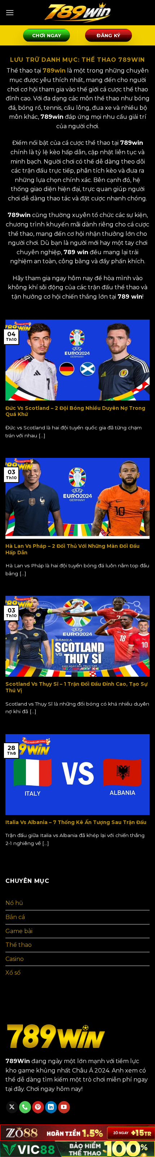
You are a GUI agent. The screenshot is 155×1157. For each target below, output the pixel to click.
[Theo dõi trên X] (12, 1107)
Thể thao (18, 944)
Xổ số (13, 972)
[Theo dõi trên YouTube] (64, 1107)
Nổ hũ (14, 903)
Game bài (18, 931)
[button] (9, 12)
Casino (14, 959)
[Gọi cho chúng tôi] (25, 1107)
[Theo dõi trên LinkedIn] (51, 1107)
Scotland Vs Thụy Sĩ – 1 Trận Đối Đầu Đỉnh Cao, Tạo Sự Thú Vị (76, 687)
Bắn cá (15, 917)
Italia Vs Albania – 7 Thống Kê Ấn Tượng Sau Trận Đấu (75, 822)
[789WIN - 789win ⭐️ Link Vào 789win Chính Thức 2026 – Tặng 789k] (77, 12)
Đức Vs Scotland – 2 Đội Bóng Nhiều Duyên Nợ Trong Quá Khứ (75, 411)
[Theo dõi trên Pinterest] (38, 1107)
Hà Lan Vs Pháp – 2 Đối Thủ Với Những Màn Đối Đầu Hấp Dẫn (72, 549)
